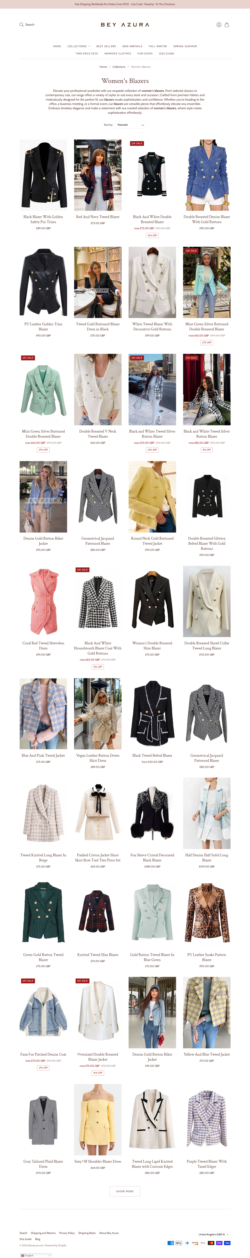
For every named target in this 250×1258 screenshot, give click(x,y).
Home (103, 67)
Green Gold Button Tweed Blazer (43, 957)
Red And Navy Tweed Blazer (98, 216)
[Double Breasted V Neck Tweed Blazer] (97, 389)
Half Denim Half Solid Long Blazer (206, 858)
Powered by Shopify (55, 1245)
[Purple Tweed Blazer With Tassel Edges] (206, 1120)
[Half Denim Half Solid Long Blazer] (206, 813)
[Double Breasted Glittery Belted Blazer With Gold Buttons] (206, 497)
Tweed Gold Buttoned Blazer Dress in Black (98, 327)
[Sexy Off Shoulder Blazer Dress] (97, 1120)
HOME (57, 46)
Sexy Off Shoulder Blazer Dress (97, 1161)
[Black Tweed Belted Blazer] (152, 713)
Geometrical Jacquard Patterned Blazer (97, 541)
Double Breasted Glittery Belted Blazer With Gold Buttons (207, 543)
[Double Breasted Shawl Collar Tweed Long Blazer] (206, 601)
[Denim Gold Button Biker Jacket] (43, 497)
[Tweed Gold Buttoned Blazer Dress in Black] (97, 282)
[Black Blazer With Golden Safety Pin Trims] (43, 175)
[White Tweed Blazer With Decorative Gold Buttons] (152, 282)
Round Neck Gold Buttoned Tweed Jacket (152, 541)
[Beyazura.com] (125, 25)
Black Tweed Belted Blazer (152, 755)
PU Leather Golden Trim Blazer (43, 327)
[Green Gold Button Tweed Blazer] (43, 913)
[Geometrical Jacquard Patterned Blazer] (97, 497)
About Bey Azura (109, 1233)
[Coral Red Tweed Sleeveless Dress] (43, 601)
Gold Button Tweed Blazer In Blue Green (152, 957)
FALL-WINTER (158, 46)
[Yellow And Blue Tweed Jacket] (206, 1012)
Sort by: (108, 124)
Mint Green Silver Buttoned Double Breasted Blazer (206, 327)
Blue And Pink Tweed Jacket (43, 755)
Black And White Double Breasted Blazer (152, 219)
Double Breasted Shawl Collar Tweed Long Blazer (206, 646)
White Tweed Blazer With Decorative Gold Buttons (152, 327)
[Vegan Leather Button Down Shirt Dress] (97, 713)
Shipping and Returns (43, 1233)
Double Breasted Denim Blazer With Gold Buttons (207, 219)
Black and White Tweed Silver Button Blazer (152, 434)
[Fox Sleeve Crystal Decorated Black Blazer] (152, 813)
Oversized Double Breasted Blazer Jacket (97, 1057)
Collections (118, 67)
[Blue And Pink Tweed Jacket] (43, 713)
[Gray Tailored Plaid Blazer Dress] (43, 1120)
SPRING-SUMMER (185, 46)
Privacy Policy (67, 1233)
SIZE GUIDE (166, 53)
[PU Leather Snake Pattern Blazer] (206, 913)
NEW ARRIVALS (132, 46)
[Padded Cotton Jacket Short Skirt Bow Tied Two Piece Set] (97, 813)
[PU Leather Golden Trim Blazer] (43, 282)
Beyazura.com (36, 1245)
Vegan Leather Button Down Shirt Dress (98, 758)
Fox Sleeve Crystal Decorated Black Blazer (152, 858)
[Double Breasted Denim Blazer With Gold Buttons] (206, 175)
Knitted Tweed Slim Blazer (97, 954)
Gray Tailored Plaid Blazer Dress (43, 1164)
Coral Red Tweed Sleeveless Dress (43, 646)
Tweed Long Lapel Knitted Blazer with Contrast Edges (152, 1164)
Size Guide (26, 1239)
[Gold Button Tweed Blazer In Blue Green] (152, 913)
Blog (37, 1239)
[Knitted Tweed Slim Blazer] (97, 913)
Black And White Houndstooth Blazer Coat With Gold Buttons (97, 648)
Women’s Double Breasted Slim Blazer (152, 646)
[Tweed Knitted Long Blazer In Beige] (43, 813)
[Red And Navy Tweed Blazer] (97, 175)
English (28, 1255)
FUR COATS (145, 53)
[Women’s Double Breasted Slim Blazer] (152, 601)
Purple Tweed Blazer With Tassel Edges (207, 1164)
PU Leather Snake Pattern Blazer (206, 957)
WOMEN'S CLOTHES (117, 53)
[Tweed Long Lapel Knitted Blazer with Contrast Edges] (152, 1120)
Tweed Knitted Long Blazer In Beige (43, 858)
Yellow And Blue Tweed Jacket (207, 1054)
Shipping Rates (87, 1233)
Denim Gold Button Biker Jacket (43, 541)
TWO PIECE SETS (87, 53)
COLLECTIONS (77, 46)
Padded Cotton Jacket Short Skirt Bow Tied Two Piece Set (98, 858)
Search (23, 1233)
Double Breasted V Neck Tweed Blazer (97, 434)
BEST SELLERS (106, 46)
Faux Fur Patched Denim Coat (43, 1054)
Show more (125, 1191)
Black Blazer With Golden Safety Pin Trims (43, 219)
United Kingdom (212, 1234)
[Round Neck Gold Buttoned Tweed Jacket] (152, 497)
